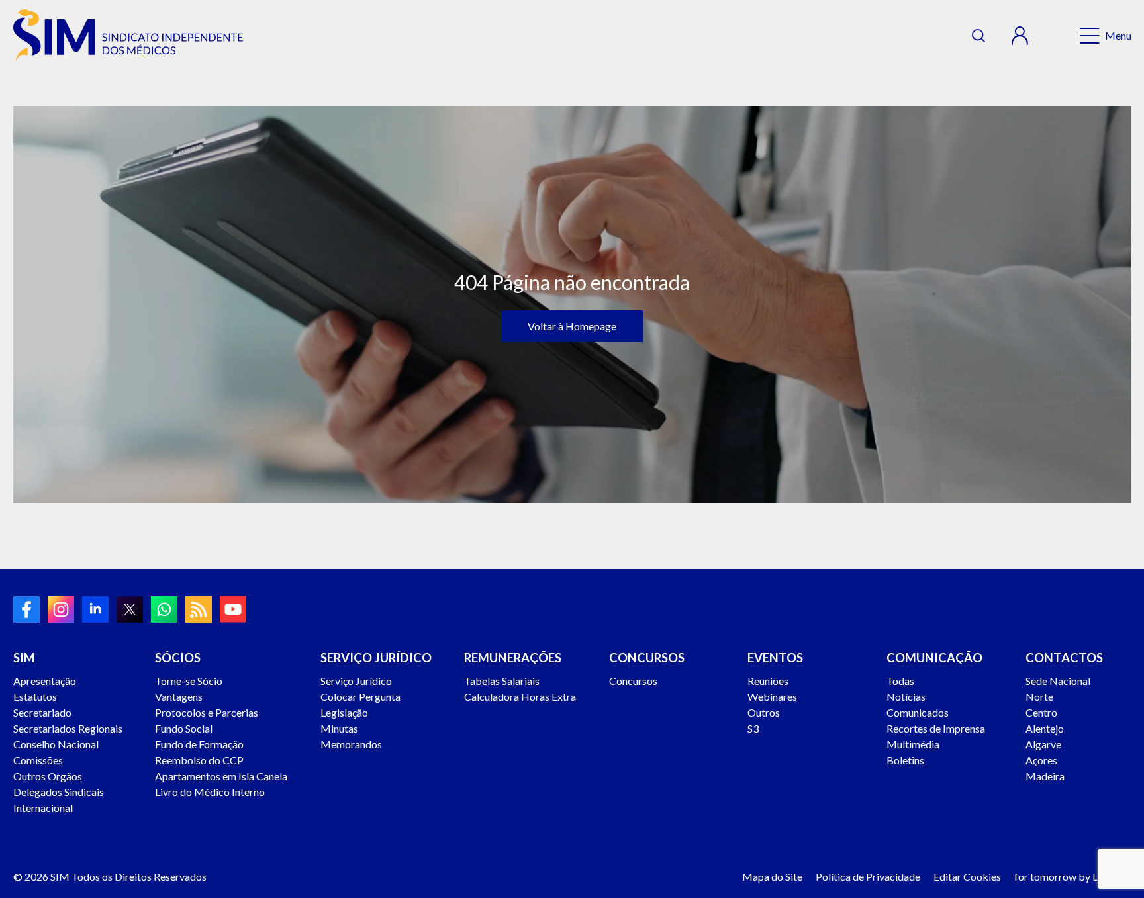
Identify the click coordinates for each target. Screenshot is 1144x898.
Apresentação (44, 680)
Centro (1041, 712)
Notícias (906, 696)
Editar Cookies (967, 876)
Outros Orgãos (47, 776)
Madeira (1045, 776)
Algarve (1043, 744)
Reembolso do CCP (199, 760)
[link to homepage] (128, 35)
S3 (753, 728)
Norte (1039, 696)
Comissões (38, 760)
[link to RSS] (198, 609)
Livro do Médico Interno (210, 792)
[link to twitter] (130, 609)
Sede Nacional (1057, 680)
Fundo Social (184, 728)
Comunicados (917, 712)
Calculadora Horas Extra (520, 696)
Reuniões (767, 680)
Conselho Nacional (56, 744)
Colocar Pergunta (360, 696)
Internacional (43, 807)
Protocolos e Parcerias (206, 712)
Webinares (772, 696)
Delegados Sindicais (58, 792)
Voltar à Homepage (572, 326)
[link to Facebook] (26, 609)
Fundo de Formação (199, 744)
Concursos (633, 680)
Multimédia (912, 744)
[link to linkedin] (95, 609)
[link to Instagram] (61, 609)
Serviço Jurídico (356, 680)
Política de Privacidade (868, 876)
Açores (1041, 760)
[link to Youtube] (233, 609)
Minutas (339, 728)
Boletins (905, 760)
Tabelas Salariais (502, 680)
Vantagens (179, 696)
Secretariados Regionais (67, 728)
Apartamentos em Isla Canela (221, 776)
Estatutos (35, 696)
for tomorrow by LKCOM (1072, 876)
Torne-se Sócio (188, 680)
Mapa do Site (772, 876)
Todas (900, 680)
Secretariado (42, 712)
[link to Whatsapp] (164, 609)
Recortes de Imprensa (935, 728)
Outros (763, 712)
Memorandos (351, 744)
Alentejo (1044, 728)
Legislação (344, 712)
